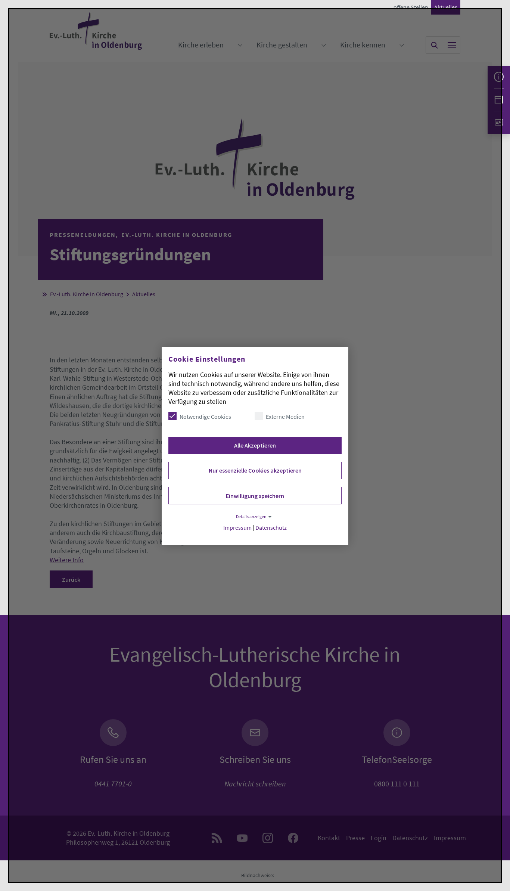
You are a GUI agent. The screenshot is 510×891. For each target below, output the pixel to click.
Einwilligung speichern (255, 495)
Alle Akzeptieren (255, 445)
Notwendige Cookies (205, 416)
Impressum (237, 527)
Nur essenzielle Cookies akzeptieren (255, 470)
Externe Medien (285, 416)
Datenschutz (271, 527)
